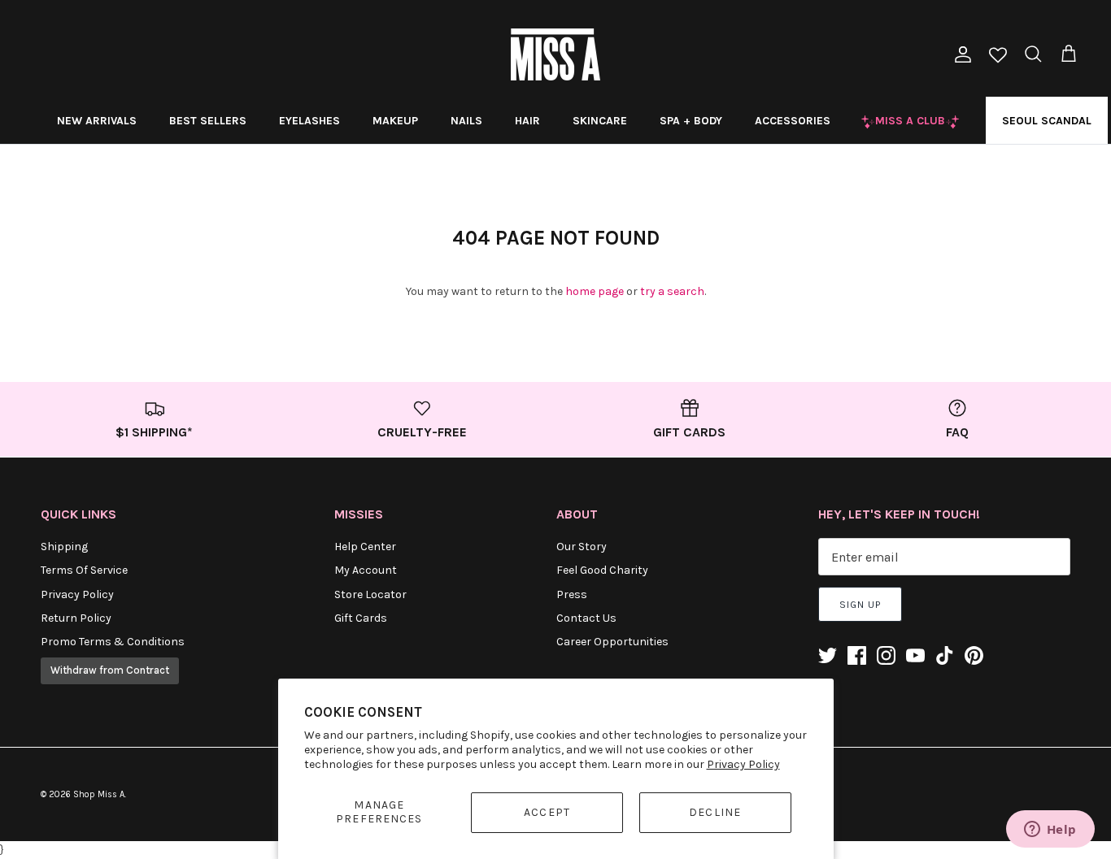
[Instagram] (886, 655)
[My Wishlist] (998, 56)
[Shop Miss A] (555, 54)
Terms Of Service (84, 570)
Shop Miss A (98, 794)
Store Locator (370, 594)
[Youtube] (915, 655)
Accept (547, 812)
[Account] (960, 54)
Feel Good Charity (602, 570)
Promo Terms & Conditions (113, 642)
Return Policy (76, 618)
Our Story (581, 546)
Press (571, 594)
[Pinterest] (974, 655)
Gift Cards (360, 618)
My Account (365, 570)
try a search (672, 291)
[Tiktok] (944, 655)
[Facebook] (856, 655)
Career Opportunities (612, 642)
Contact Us (586, 618)
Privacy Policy (743, 764)
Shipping (64, 546)
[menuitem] (97, 120)
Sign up (860, 604)
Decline (715, 812)
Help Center (365, 546)
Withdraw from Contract (109, 670)
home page (594, 291)
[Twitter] (827, 655)
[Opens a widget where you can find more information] (1050, 830)
